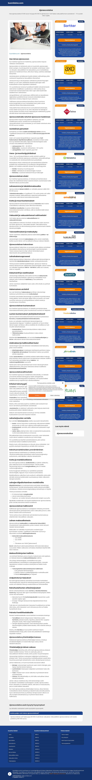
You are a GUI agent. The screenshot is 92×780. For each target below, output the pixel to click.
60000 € (37, 761)
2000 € (37, 737)
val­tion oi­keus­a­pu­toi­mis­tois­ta (57, 773)
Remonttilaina (12, 752)
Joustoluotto (12, 746)
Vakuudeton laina (13, 758)
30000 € (37, 752)
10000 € (37, 743)
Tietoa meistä (64, 734)
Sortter (81, 21)
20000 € (37, 749)
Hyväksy (37, 395)
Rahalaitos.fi (79, 154)
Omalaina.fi (79, 193)
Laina (10, 734)
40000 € (37, 755)
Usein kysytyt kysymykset (67, 740)
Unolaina (80, 106)
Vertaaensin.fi (79, 347)
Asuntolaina (12, 740)
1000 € (37, 734)
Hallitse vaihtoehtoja (55, 395)
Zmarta (81, 270)
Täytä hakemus (70, 40)
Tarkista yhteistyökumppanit (70, 45)
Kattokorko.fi (79, 232)
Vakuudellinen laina (13, 755)
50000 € (37, 758)
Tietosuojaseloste (65, 743)
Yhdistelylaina (12, 761)
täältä (51, 391)
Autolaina (11, 737)
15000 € (37, 746)
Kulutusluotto (12, 743)
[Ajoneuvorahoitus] (69, 433)
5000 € (37, 740)
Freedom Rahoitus (77, 309)
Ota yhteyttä (64, 737)
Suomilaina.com (14, 54)
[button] (62, 383)
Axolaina (80, 61)
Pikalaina (11, 749)
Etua (81, 386)
